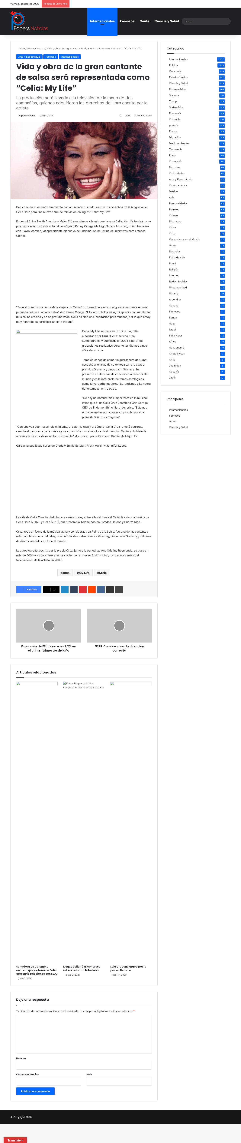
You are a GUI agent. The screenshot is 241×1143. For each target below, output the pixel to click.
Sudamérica (176, 107)
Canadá (173, 305)
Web (89, 1074)
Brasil (172, 263)
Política (173, 65)
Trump (173, 101)
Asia (171, 197)
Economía (175, 113)
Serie (103, 573)
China (172, 227)
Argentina (175, 299)
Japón (172, 377)
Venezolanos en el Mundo (184, 239)
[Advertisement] (84, 269)
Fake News (175, 335)
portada (173, 125)
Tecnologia (175, 149)
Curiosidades (177, 173)
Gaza (172, 323)
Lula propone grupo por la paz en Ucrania (128, 968)
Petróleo (174, 209)
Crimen (173, 215)
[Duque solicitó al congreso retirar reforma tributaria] (84, 822)
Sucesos (174, 95)
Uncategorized (178, 287)
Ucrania (173, 293)
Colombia (174, 119)
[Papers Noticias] (29, 21)
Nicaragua (175, 221)
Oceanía (174, 371)
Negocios (174, 251)
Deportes (174, 167)
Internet (174, 275)
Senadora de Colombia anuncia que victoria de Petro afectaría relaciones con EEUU (37, 970)
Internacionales (102, 21)
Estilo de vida (177, 257)
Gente (144, 21)
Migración (175, 137)
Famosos (127, 21)
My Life (84, 573)
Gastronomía (177, 347)
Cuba (172, 233)
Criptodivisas (177, 353)
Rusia (172, 155)
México (173, 191)
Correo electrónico (27, 1074)
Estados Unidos (178, 77)
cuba (65, 573)
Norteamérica (177, 89)
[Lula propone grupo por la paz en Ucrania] (131, 822)
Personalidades (178, 203)
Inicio (21, 48)
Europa (173, 131)
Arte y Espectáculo (29, 56)
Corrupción (175, 161)
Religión (173, 269)
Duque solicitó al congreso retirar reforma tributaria (82, 968)
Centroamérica (178, 185)
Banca (173, 317)
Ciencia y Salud (167, 21)
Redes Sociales (178, 281)
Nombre (21, 1058)
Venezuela (175, 71)
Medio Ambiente (179, 143)
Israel (172, 329)
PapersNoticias (26, 115)
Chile (172, 359)
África (172, 341)
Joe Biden (175, 365)
